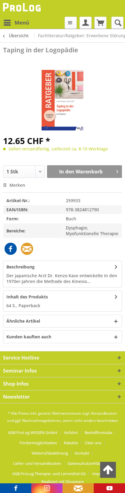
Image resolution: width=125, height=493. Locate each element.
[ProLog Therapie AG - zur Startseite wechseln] (22, 8)
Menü (22, 22)
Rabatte (71, 442)
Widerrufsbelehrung (50, 453)
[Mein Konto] (85, 23)
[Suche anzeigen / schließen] (117, 23)
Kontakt (82, 453)
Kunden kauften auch (28, 337)
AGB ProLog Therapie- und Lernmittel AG (49, 473)
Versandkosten (104, 413)
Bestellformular (99, 432)
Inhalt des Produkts (27, 297)
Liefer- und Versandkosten (37, 463)
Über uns (93, 442)
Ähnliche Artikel (23, 321)
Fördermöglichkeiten (38, 442)
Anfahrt (71, 432)
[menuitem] (16, 23)
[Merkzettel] (71, 23)
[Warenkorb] (100, 23)
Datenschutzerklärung (88, 463)
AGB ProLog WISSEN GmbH (32, 432)
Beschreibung (20, 267)
